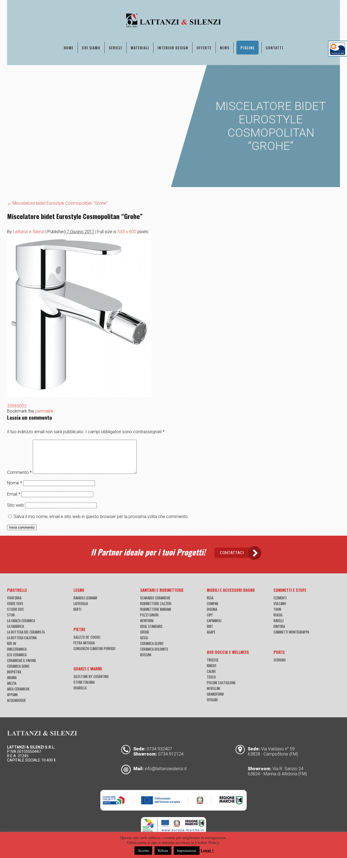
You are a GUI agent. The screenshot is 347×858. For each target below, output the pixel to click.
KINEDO (211, 665)
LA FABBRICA (15, 626)
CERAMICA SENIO (18, 666)
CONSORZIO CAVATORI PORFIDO (94, 648)
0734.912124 (171, 754)
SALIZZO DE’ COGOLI (86, 637)
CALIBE (211, 671)
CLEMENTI (280, 597)
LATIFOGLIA (80, 603)
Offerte (204, 47)
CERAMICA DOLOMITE (154, 649)
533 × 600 (126, 231)
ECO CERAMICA (17, 654)
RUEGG (278, 615)
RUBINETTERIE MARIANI (155, 609)
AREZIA (11, 683)
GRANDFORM (215, 694)
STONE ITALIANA (84, 682)
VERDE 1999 (15, 603)
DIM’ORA (279, 626)
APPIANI (12, 694)
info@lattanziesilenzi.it (166, 768)
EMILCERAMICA (17, 649)
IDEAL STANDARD (151, 626)
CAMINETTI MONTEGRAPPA (291, 632)
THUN (277, 609)
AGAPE (211, 632)
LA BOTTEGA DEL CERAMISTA (26, 632)
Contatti (274, 47)
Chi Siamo (91, 47)
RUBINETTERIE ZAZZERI (155, 603)
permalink (44, 411)
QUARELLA (79, 687)
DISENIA (212, 609)
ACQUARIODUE (16, 700)
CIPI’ (210, 615)
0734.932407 (159, 748)
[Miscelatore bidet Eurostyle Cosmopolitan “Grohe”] (79, 395)
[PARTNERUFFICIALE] (337, 53)
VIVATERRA (14, 597)
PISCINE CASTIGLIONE (221, 682)
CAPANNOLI (214, 620)
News (224, 47)
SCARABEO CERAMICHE (155, 597)
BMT (210, 626)
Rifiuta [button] (163, 851)
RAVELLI (279, 620)
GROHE (144, 632)
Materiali (140, 47)
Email (13, 494)
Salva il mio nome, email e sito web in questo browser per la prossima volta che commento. (101, 516)
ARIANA (12, 677)
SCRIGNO (280, 660)
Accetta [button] (143, 851)
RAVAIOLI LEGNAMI (85, 597)
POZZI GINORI (149, 615)
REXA (210, 597)
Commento (19, 472)
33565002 (17, 406)
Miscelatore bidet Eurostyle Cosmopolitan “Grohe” (57, 203)
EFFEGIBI (212, 699)
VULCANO (280, 603)
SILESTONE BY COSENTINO (91, 676)
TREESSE (213, 660)
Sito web (15, 505)
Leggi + (207, 850)
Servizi (115, 47)
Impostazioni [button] (186, 851)
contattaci (232, 552)
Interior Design (173, 47)
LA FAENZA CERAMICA (21, 620)
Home (68, 47)
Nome (14, 483)
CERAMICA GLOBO (151, 643)
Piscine (247, 47)
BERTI (77, 609)
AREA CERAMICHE (18, 689)
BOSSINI (145, 654)
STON (11, 615)
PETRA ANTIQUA (84, 642)
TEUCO (211, 677)
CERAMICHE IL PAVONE (21, 660)
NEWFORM (146, 620)
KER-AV (11, 643)
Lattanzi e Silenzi (28, 231)
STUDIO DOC (15, 609)
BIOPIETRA (14, 671)
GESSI (144, 637)
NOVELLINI (213, 688)
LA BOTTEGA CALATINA (22, 637)
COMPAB (212, 603)
